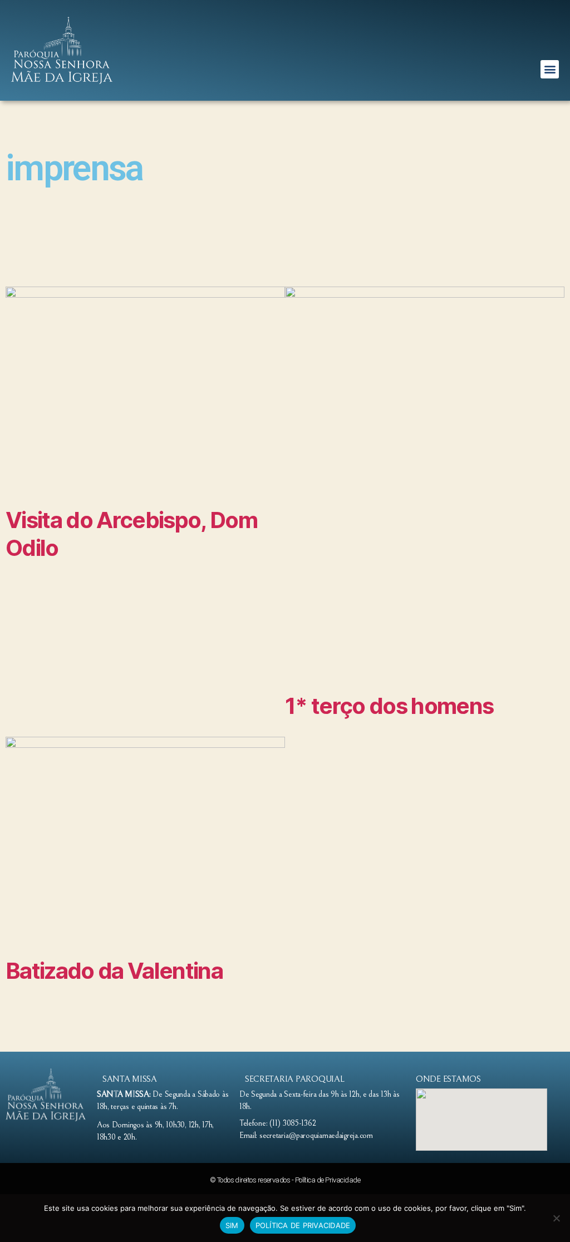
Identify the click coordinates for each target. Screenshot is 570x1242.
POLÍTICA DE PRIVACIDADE (303, 1225)
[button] (549, 69)
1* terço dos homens (389, 705)
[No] (556, 1218)
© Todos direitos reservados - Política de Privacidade (285, 1180)
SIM (232, 1225)
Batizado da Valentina (114, 970)
